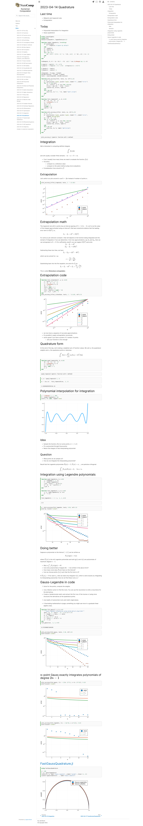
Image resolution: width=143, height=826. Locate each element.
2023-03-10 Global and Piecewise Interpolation (25, 86)
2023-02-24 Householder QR (24, 68)
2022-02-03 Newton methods (24, 45)
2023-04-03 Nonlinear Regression (25, 106)
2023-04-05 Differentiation (24, 108)
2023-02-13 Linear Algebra (24, 54)
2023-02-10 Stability (22, 52)
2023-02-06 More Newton (23, 47)
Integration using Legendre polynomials (115, 31)
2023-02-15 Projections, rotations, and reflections (23, 57)
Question (111, 28)
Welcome (18, 21)
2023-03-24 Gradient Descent (24, 103)
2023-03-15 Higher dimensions (25, 92)
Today (110, 9)
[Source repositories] (99, 2)
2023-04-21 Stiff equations (24, 124)
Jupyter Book (28, 819)
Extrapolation (112, 13)
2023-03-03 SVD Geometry (24, 77)
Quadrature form (112, 20)
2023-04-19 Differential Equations (25, 122)
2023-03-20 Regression (23, 97)
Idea (110, 26)
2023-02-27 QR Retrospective (24, 70)
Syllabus (18, 23)
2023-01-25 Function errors (24, 35)
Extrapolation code (113, 17)
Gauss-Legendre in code (114, 37)
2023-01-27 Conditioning (23, 37)
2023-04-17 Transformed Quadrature (23, 118)
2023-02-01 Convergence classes (25, 42)
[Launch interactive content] (93, 2)
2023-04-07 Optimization (23, 110)
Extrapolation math (113, 15)
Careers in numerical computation (25, 129)
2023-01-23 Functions (22, 33)
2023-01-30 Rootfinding (23, 40)
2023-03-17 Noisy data (23, 94)
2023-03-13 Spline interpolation (25, 90)
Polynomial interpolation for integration (115, 23)
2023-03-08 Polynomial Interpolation (23, 82)
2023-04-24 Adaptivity (23, 126)
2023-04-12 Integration (23, 113)
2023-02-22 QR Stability (23, 65)
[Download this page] (103, 2)
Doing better (111, 35)
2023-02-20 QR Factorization (24, 63)
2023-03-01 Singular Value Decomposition (23, 73)
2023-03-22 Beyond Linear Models (24, 100)
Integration (110, 11)
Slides (17, 28)
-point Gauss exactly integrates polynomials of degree (118, 40)
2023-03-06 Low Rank (22, 79)
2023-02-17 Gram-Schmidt (23, 61)
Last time (111, 6)
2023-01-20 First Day (22, 30)
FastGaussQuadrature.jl (114, 43)
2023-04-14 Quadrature (23, 115)
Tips (17, 25)
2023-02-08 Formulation (23, 49)
